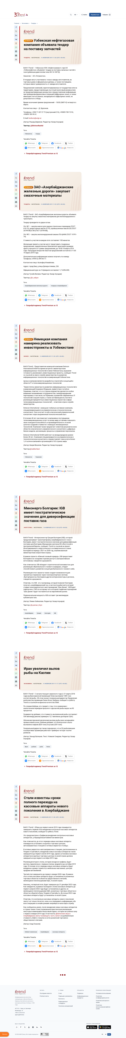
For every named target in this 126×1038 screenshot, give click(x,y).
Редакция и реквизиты (65, 996)
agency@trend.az (19, 1014)
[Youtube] (29, 1027)
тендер (38, 134)
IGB (55, 613)
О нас (60, 993)
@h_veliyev (34, 278)
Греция (39, 613)
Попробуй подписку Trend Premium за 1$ (42, 153)
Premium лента (44, 996)
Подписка (80, 993)
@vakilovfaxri (35, 449)
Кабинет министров (31, 932)
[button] (16, 27)
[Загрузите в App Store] (91, 1027)
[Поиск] (71, 15)
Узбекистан (28, 134)
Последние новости (46, 993)
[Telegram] (33, 1027)
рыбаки (33, 746)
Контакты (61, 999)
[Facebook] (20, 1027)
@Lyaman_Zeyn (36, 605)
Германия (39, 457)
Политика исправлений (65, 1006)
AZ (106, 1034)
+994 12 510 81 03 (20, 1012)
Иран (26, 746)
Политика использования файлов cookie (103, 1006)
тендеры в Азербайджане (59, 285)
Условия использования (103, 993)
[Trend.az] (21, 15)
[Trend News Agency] (20, 992)
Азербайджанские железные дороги (36, 285)
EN (102, 1034)
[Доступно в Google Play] (105, 1027)
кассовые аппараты (58, 932)
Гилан (48, 746)
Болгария (47, 613)
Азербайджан (29, 613)
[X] (24, 1027)
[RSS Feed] (41, 1027)
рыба (41, 746)
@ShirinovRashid (36, 126)
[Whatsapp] (16, 1027)
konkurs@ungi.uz (35, 118)
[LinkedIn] (37, 1027)
